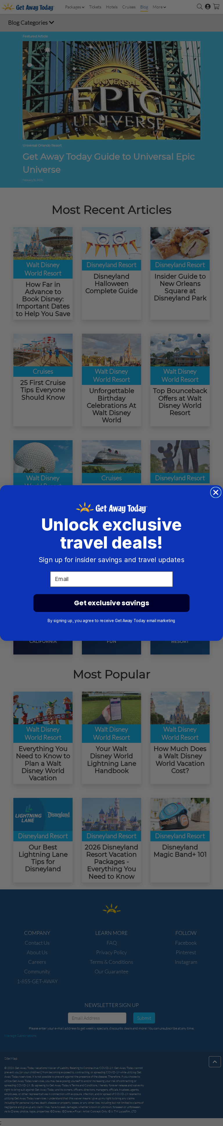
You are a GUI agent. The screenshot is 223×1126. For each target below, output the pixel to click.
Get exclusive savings (111, 603)
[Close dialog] (216, 492)
